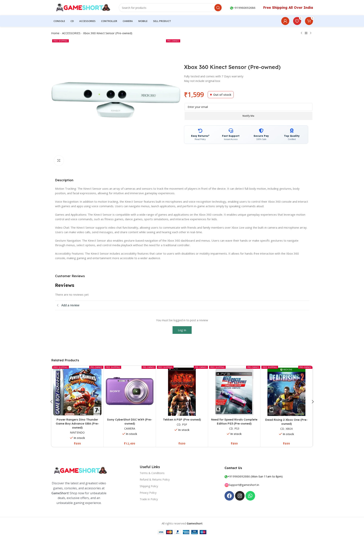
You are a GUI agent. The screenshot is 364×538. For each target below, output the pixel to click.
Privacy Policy (148, 492)
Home (55, 33)
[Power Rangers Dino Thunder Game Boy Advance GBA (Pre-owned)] (77, 392)
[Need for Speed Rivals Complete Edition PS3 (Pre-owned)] (234, 392)
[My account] (285, 21)
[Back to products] (306, 33)
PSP (184, 424)
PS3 (236, 428)
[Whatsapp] (250, 496)
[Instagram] (240, 496)
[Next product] (310, 33)
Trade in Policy (149, 499)
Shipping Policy (149, 486)
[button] (51, 401)
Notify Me (248, 115)
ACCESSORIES (71, 33)
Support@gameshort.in (244, 485)
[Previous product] (301, 33)
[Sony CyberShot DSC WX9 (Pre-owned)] (129, 392)
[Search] (218, 7)
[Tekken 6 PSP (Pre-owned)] (182, 392)
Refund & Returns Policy (155, 479)
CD (179, 424)
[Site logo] (81, 7)
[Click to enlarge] (59, 160)
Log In (182, 330)
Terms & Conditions (152, 473)
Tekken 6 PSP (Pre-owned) (182, 419)
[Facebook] (229, 496)
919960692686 (245, 8)
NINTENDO (77, 432)
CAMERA (129, 428)
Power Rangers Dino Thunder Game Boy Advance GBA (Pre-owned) (77, 423)
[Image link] (80, 470)
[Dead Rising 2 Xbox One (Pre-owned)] (286, 392)
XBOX (289, 428)
